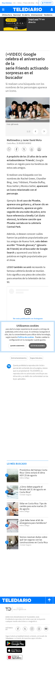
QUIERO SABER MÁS (17, 346)
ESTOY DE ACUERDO (38, 346)
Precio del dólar (28, 3)
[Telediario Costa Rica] (27, 9)
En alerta (26, 15)
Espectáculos (36, 358)
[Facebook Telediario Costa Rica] (18, 629)
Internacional (36, 15)
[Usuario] (52, 9)
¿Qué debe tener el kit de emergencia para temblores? (33, 522)
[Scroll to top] (49, 600)
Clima (19, 3)
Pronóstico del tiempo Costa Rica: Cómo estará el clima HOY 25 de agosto (33, 472)
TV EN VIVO (48, 3)
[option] (28, 112)
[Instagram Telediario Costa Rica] (32, 629)
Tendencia (48, 15)
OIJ (14, 3)
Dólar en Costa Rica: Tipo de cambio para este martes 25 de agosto (33, 506)
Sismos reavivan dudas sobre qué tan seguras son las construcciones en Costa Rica (34, 539)
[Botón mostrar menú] (3, 9)
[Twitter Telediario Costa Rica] (25, 629)
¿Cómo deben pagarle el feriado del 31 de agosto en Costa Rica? (33, 489)
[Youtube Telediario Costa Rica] (46, 629)
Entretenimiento (19, 358)
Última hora (7, 15)
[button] (9, 149)
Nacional (17, 15)
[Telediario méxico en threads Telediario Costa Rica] (39, 629)
